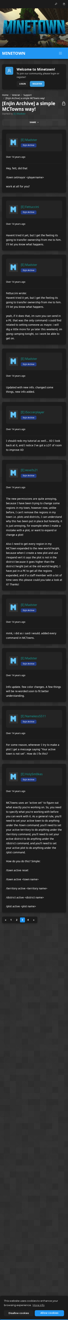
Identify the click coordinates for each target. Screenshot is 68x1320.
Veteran (16, 95)
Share (33, 122)
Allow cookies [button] (49, 1313)
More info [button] (39, 1305)
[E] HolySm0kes (32, 774)
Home (5, 95)
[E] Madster (19, 113)
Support (27, 95)
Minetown (13, 53)
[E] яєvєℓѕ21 (29, 470)
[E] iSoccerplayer (32, 412)
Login (22, 83)
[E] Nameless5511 (33, 716)
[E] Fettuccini (30, 207)
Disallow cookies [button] (18, 1313)
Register (37, 83)
